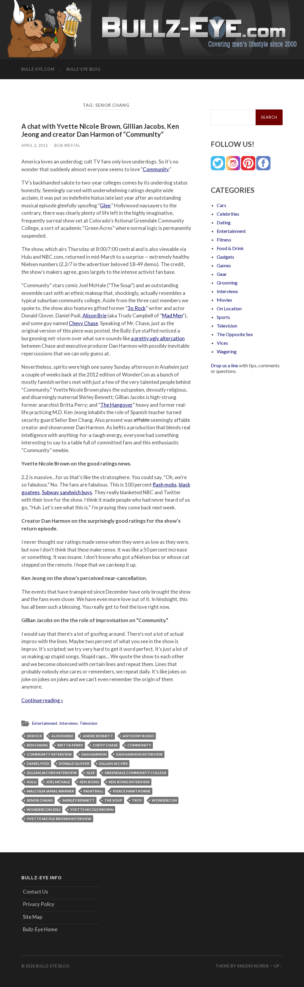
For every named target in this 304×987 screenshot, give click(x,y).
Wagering (227, 351)
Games (224, 265)
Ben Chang (37, 745)
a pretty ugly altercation (158, 338)
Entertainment (45, 723)
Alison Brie (95, 315)
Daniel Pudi (38, 763)
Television (88, 723)
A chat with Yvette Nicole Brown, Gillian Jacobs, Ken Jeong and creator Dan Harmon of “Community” (100, 130)
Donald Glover (74, 763)
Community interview (49, 754)
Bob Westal (67, 145)
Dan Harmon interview (139, 754)
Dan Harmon (94, 754)
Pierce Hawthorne (132, 791)
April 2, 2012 (34, 145)
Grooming (227, 282)
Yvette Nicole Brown (91, 809)
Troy (137, 800)
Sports (223, 317)
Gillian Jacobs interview (52, 772)
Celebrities (228, 214)
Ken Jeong (89, 782)
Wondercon (164, 800)
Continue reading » (42, 700)
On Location (229, 308)
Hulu (32, 782)
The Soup (113, 800)
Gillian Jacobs (113, 763)
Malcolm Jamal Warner (50, 791)
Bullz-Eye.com (38, 69)
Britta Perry (70, 745)
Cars (221, 205)
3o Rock (137, 308)
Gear (222, 274)
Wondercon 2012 (44, 809)
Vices (222, 343)
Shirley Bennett (78, 800)
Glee (105, 205)
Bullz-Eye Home (40, 929)
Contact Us (35, 892)
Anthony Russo (138, 736)
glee (90, 772)
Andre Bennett (98, 736)
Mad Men (172, 315)
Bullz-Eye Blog (83, 69)
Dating (224, 222)
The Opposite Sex (235, 334)
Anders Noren (253, 966)
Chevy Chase (83, 323)
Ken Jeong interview (129, 782)
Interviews (68, 723)
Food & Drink (230, 248)
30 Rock (34, 736)
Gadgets (225, 257)
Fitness (224, 239)
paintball (93, 791)
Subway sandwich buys (67, 492)
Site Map (32, 917)
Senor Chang (40, 800)
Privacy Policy (38, 904)
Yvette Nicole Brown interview (59, 818)
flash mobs (165, 484)
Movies (224, 300)
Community (156, 169)
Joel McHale (58, 782)
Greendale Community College (135, 772)
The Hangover (116, 405)
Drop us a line (224, 365)
